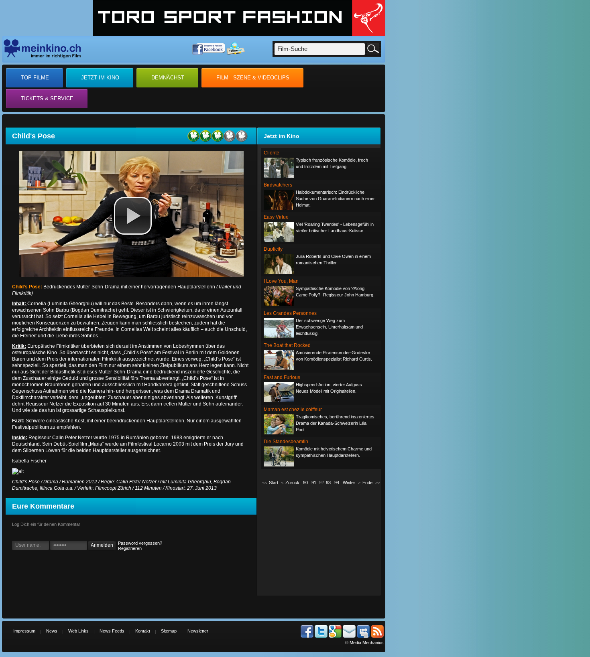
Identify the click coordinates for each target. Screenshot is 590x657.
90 (305, 482)
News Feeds (112, 631)
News (51, 631)
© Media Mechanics (364, 642)
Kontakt (142, 631)
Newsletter (197, 631)
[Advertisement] (321, 540)
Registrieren (130, 548)
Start (273, 482)
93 (328, 482)
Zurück (292, 482)
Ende (367, 482)
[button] (133, 216)
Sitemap (169, 631)
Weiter (349, 482)
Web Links (78, 631)
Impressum (24, 631)
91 (313, 482)
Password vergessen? (140, 543)
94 (336, 482)
